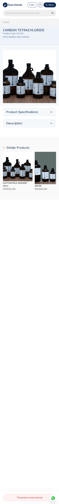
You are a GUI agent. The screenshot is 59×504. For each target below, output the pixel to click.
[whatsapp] (53, 498)
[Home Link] (12, 4)
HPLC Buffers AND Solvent (16, 36)
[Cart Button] (40, 5)
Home (6, 22)
